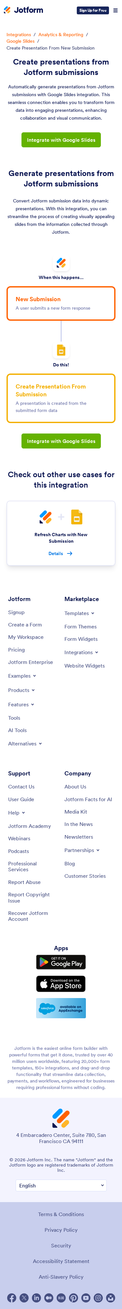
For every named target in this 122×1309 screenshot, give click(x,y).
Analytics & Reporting (60, 34)
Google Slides (20, 41)
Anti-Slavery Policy (61, 1276)
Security (61, 1245)
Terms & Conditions (61, 1214)
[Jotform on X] (24, 1297)
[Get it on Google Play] (61, 962)
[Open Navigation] (115, 10)
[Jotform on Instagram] (98, 1297)
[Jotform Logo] (23, 10)
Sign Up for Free (92, 10)
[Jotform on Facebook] (11, 1297)
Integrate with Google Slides (61, 140)
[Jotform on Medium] (48, 1297)
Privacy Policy (61, 1230)
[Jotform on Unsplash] (110, 1297)
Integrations (19, 34)
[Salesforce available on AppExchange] (61, 1008)
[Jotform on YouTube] (85, 1297)
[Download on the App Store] (61, 984)
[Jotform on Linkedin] (36, 1297)
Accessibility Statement (61, 1261)
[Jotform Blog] (61, 1297)
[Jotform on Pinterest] (73, 1297)
